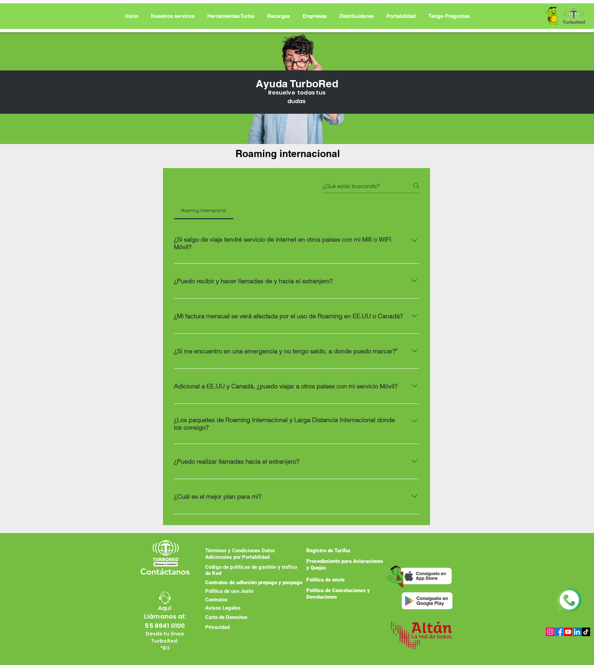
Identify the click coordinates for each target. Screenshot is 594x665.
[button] (231, 16)
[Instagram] (550, 632)
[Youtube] (568, 632)
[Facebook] (559, 632)
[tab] (203, 210)
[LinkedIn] (577, 632)
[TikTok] (586, 632)
